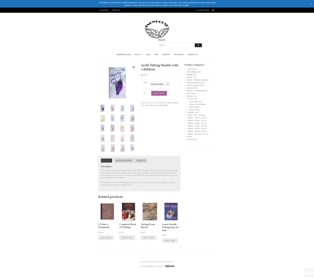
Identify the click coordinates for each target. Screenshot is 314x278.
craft (146, 105)
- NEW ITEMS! (192, 69)
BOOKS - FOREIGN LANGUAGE (198, 80)
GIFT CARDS (191, 93)
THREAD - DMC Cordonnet (196, 115)
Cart (156, 54)
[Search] (198, 45)
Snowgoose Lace (124, 54)
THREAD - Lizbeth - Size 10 (196, 120)
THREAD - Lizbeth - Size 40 (196, 126)
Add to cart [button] (106, 238)
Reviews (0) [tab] (141, 160)
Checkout (166, 54)
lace (155, 105)
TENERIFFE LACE (193, 112)
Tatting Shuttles (172, 103)
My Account (104, 10)
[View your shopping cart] (213, 10)
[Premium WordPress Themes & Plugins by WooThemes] (170, 266)
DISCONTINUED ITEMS (195, 85)
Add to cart (159, 93)
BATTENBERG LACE (194, 72)
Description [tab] (107, 160)
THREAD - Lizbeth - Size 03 (196, 118)
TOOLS (189, 137)
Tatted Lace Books (195, 101)
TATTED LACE (161, 103)
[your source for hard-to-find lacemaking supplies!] (157, 37)
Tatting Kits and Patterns (197, 104)
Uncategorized (192, 139)
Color (145, 82)
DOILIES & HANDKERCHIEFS (197, 91)
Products (139, 54)
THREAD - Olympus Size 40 (196, 131)
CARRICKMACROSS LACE (195, 83)
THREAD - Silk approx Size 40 (197, 134)
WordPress (152, 266)
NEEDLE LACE (192, 96)
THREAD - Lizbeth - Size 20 (196, 123)
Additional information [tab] (124, 160)
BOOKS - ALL (191, 77)
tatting (165, 105)
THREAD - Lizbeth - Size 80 (196, 128)
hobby (151, 105)
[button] (134, 67)
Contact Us (116, 10)
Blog (148, 54)
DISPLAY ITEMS (192, 88)
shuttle (160, 105)
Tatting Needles (194, 107)
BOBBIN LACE (192, 75)
